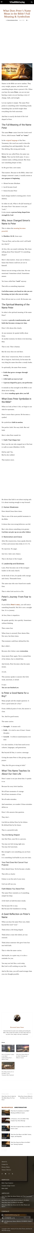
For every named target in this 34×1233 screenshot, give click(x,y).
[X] (15, 24)
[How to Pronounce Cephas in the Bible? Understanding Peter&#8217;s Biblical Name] (8, 1048)
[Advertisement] (17, 45)
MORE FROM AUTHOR (20, 1107)
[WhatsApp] (22, 24)
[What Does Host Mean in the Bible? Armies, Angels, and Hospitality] (6, 1136)
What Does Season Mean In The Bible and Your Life (25, 1097)
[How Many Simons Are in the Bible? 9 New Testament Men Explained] (8, 1065)
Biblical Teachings (4, 1114)
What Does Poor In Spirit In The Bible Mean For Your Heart (9, 1098)
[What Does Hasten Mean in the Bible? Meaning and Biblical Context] (22, 1048)
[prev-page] (3, 1150)
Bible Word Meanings (4, 1130)
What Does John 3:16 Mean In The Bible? (12, 1202)
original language (12, 140)
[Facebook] (11, 24)
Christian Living (5, 1122)
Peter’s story (15, 604)
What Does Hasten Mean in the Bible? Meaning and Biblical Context (22, 1056)
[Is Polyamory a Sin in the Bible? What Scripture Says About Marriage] (6, 1120)
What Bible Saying (6, 1230)
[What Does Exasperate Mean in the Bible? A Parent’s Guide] (6, 1128)
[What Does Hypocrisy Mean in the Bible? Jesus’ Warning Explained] (6, 1144)
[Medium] (5, 1174)
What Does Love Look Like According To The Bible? (15, 1200)
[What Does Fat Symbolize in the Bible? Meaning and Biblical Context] (6, 1113)
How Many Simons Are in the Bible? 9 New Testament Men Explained (8, 1073)
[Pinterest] (19, 24)
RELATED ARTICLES (7, 1107)
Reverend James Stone (12, 20)
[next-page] (5, 1150)
